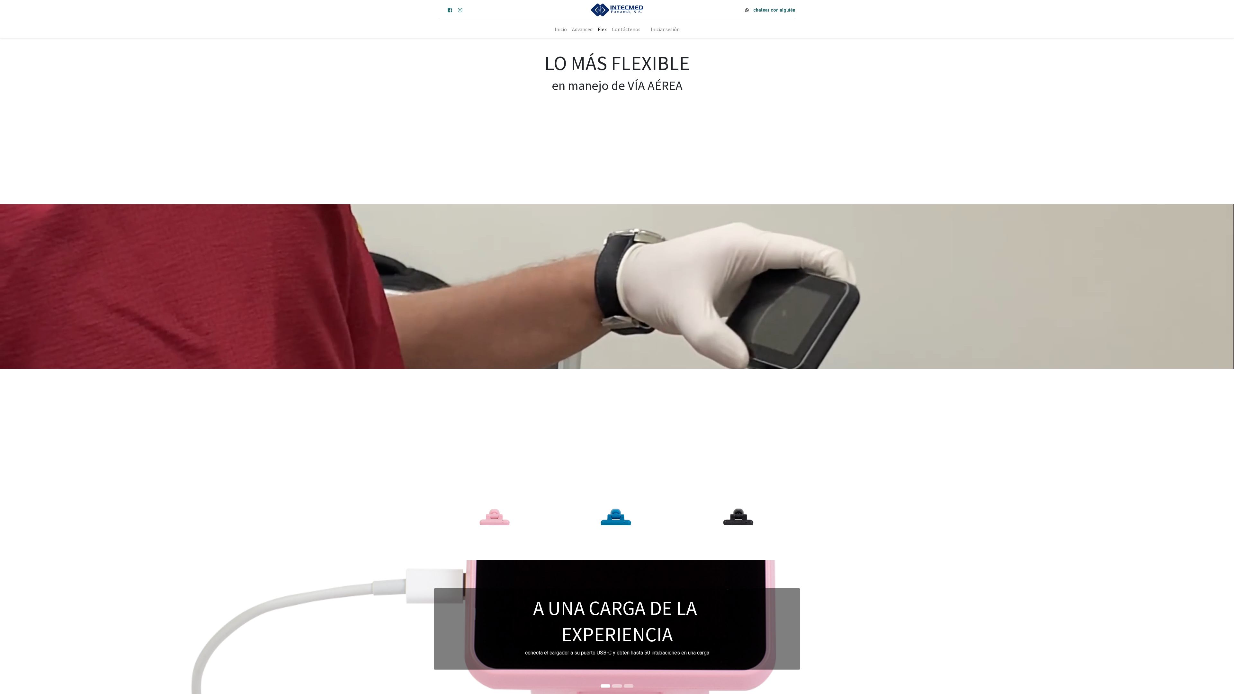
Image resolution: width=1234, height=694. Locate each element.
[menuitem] (560, 29)
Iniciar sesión (665, 29)
